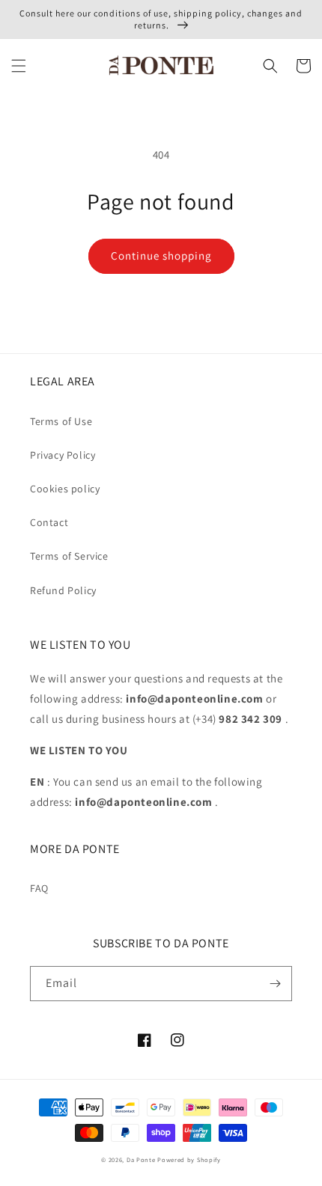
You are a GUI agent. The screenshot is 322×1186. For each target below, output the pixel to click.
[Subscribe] (274, 983)
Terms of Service (69, 556)
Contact (49, 522)
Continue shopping (161, 255)
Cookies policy (65, 488)
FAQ (39, 888)
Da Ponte (141, 1159)
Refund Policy (63, 590)
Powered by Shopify (189, 1159)
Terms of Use (61, 421)
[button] (18, 65)
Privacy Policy (62, 455)
